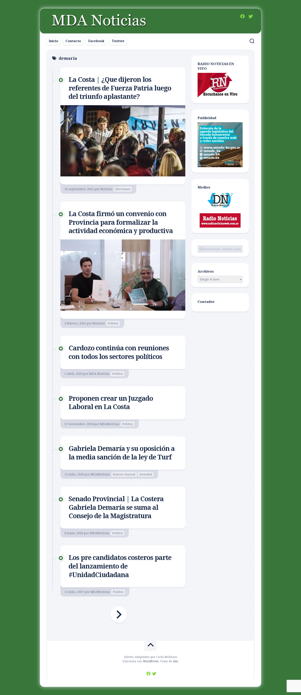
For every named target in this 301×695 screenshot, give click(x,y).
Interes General (124, 474)
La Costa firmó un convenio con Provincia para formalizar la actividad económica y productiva (121, 222)
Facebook (96, 41)
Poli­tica (113, 323)
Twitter (118, 41)
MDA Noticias (99, 374)
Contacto (73, 41)
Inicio (53, 41)
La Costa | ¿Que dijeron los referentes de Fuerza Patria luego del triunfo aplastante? (120, 88)
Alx (175, 661)
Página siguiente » (119, 614)
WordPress (150, 661)
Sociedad (145, 474)
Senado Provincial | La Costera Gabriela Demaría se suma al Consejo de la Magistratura (116, 507)
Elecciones (122, 189)
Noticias (106, 189)
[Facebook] (242, 16)
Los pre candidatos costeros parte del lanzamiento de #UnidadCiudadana (120, 566)
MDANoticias (109, 424)
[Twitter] (250, 16)
